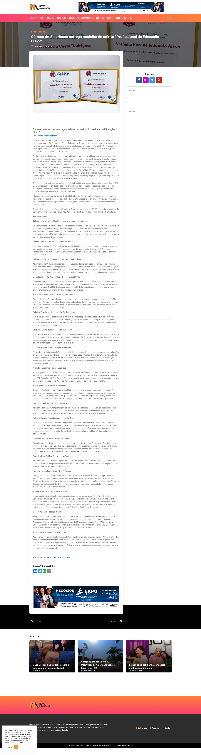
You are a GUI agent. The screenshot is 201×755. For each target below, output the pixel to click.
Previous (26, 658)
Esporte (100, 18)
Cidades (50, 18)
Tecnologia (121, 18)
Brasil (72, 18)
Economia (61, 18)
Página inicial (37, 18)
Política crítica (85, 18)
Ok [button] (16, 747)
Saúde (109, 18)
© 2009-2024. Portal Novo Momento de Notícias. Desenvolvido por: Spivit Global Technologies (100, 745)
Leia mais (9, 747)
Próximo (115, 621)
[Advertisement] (149, 214)
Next (175, 658)
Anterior (37, 621)
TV (131, 18)
